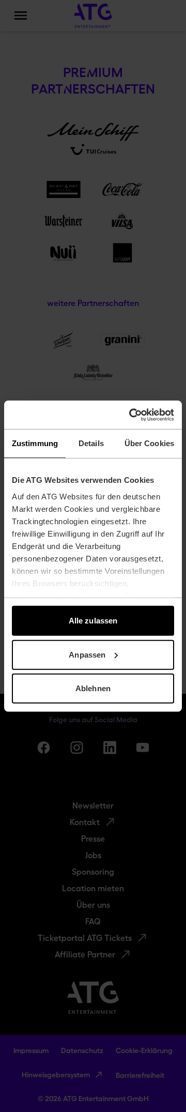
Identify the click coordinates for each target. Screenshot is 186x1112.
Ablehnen (93, 688)
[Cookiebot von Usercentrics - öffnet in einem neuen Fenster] (131, 414)
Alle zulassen (93, 620)
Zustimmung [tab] (35, 443)
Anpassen (87, 654)
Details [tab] (91, 443)
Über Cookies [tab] (149, 443)
